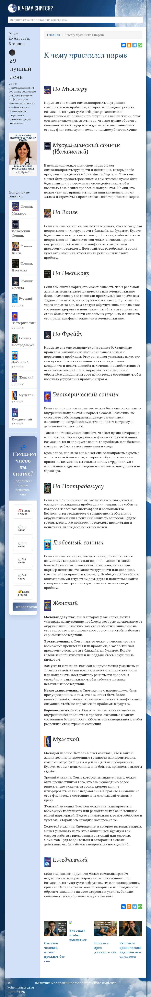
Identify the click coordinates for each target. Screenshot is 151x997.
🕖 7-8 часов (22, 577)
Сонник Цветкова (22, 266)
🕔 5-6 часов (22, 545)
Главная (53, 35)
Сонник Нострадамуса (23, 341)
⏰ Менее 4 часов (24, 512)
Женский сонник (23, 380)
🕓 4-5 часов (22, 529)
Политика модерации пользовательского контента (75, 983)
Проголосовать (29, 606)
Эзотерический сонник (24, 325)
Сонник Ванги (22, 249)
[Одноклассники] (129, 45)
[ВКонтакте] (123, 45)
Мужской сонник (23, 398)
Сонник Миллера (22, 210)
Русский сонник (22, 301)
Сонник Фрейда (22, 284)
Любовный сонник (20, 364)
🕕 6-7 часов (22, 561)
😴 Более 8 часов (23, 593)
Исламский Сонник (21, 233)
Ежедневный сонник (22, 421)
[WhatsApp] (140, 45)
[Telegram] (134, 45)
